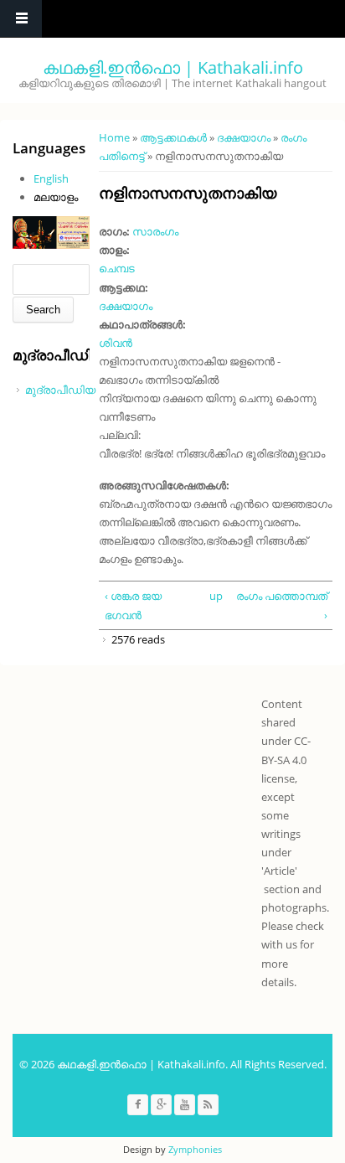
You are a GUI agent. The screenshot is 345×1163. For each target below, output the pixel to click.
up (214, 595)
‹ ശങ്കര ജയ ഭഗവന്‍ (133, 605)
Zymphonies (195, 1149)
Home (114, 137)
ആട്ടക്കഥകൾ (173, 137)
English (51, 178)
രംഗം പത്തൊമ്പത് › (281, 605)
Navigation (21, 19)
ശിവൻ (115, 342)
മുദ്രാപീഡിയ (60, 389)
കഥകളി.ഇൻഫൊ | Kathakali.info (173, 67)
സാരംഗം (155, 231)
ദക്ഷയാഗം (243, 137)
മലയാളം (55, 196)
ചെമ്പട (117, 268)
